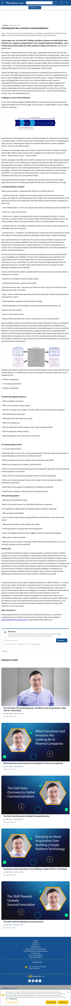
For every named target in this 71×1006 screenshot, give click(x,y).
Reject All (63, 1002)
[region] (35, 997)
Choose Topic (33, 7)
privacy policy (36, 644)
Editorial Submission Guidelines (35, 949)
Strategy (4, 651)
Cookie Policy (13, 999)
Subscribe (61, 640)
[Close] (68, 992)
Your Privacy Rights (35, 957)
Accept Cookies (51, 1002)
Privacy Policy (35, 953)
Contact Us (35, 945)
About (35, 941)
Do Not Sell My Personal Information (35, 951)
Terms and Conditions (35, 955)
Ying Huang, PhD (18, 713)
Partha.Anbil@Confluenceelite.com (13, 620)
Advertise (35, 943)
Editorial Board (35, 947)
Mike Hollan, (9, 713)
